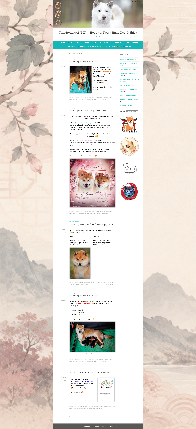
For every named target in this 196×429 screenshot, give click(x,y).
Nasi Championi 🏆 (94, 46)
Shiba (87, 43)
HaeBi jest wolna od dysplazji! (128, 95)
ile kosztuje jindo (86, 406)
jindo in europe (94, 406)
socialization (82, 99)
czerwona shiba (90, 97)
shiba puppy (76, 284)
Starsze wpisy (73, 417)
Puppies (71, 59)
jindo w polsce (76, 408)
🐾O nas (81, 46)
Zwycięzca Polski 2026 (126, 105)
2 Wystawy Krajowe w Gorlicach (128, 69)
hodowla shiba (98, 97)
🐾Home (62, 43)
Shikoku (71, 46)
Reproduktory (132, 43)
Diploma (72, 370)
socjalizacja (88, 99)
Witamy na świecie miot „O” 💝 (128, 59)
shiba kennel (105, 97)
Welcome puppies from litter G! (84, 62)
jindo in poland (102, 406)
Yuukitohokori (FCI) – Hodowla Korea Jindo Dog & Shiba (98, 33)
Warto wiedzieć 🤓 (112, 46)
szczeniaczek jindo (97, 408)
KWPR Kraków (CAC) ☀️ (127, 85)
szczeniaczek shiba (95, 99)
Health (71, 221)
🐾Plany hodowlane (101, 43)
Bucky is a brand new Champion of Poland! (89, 373)
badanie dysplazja (79, 282)
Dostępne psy (118, 43)
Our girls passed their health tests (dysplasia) (91, 224)
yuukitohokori (104, 99)
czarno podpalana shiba (80, 97)
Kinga (65, 69)
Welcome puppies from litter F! (84, 296)
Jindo (79, 43)
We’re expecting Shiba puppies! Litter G (88, 111)
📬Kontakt (127, 46)
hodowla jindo (78, 406)
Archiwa (122, 111)
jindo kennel (109, 406)
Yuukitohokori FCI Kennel (89, 426)
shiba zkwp (75, 99)
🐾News (70, 43)
